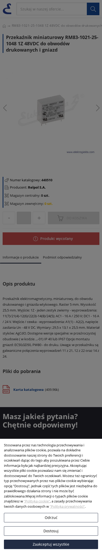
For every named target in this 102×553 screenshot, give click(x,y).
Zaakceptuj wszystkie (51, 544)
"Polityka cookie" (37, 501)
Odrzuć (51, 517)
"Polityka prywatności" (67, 506)
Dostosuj (51, 530)
